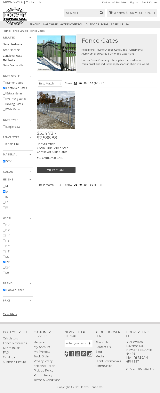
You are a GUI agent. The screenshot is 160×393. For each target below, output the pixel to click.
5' (7, 191)
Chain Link (12, 144)
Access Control (71, 24)
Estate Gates (14, 93)
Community (103, 366)
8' (7, 207)
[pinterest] (83, 354)
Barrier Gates (14, 82)
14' (8, 235)
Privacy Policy (43, 361)
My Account (42, 347)
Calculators (10, 338)
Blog (98, 352)
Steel (9, 161)
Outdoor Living (96, 24)
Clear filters (10, 314)
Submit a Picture (14, 362)
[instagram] (89, 354)
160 (90, 83)
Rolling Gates (14, 104)
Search (72, 12)
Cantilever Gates (16, 88)
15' (8, 241)
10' (8, 225)
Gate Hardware (12, 44)
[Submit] (89, 343)
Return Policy (43, 375)
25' (8, 273)
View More (56, 170)
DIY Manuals (11, 348)
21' (8, 262)
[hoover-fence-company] (66, 354)
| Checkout (146, 13)
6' (7, 197)
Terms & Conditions (47, 380)
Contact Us (33, 2)
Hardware (50, 24)
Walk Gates (13, 109)
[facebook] (71, 354)
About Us (101, 342)
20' (8, 256)
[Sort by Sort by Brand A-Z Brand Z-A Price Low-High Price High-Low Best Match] (50, 83)
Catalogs (9, 357)
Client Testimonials (108, 361)
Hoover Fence (15, 290)
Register (121, 2)
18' (8, 251)
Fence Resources (15, 343)
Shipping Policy (44, 366)
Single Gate (13, 126)
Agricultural (120, 24)
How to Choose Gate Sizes (111, 49)
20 (75, 83)
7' (7, 202)
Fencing (35, 24)
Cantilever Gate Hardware (12, 57)
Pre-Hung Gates (16, 98)
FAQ (6, 352)
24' (8, 267)
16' (8, 246)
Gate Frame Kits (13, 65)
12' (8, 230)
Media (99, 356)
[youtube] (77, 354)
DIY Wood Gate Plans (122, 53)
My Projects (42, 352)
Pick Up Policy (43, 370)
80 (85, 83)
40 (80, 83)
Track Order (149, 2)
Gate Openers (11, 50)
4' (7, 186)
